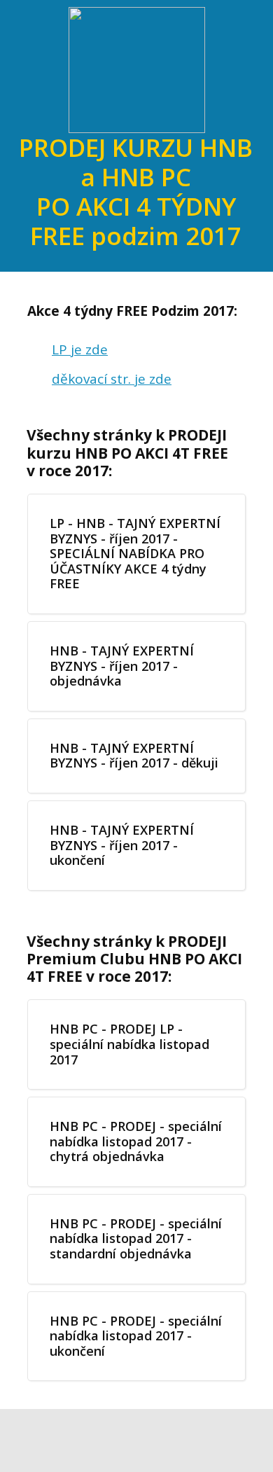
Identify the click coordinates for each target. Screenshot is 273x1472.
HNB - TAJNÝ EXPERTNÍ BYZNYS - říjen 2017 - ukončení (122, 844)
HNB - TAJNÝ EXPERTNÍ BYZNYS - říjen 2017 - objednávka (122, 665)
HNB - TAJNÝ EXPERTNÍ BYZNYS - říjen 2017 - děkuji (134, 756)
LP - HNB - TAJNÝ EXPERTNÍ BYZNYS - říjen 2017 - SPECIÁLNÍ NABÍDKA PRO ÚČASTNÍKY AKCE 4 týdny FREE (135, 553)
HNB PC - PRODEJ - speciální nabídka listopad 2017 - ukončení (136, 1335)
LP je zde (80, 349)
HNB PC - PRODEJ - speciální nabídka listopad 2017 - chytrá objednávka (136, 1141)
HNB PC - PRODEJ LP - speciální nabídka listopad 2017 (129, 1043)
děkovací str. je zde (112, 379)
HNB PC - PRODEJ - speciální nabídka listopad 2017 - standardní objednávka (136, 1238)
